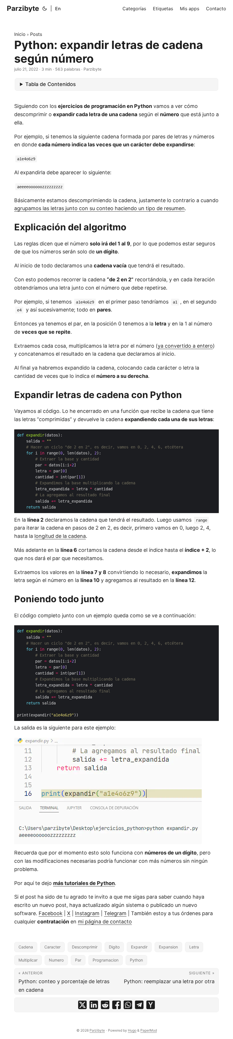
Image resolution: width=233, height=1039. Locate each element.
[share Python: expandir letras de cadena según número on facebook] (116, 1005)
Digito (114, 946)
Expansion (168, 946)
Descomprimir (84, 946)
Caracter (52, 946)
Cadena (25, 946)
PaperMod (148, 1030)
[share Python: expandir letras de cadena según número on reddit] (105, 1005)
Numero (56, 960)
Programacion (105, 960)
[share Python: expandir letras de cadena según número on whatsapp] (128, 1005)
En (58, 8)
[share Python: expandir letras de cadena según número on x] (82, 1005)
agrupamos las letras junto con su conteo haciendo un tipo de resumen (99, 208)
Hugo (132, 1030)
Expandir (139, 946)
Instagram (87, 913)
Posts (36, 34)
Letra (194, 946)
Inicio (20, 34)
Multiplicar (28, 960)
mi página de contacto (105, 922)
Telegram (115, 913)
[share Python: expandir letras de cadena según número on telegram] (139, 1005)
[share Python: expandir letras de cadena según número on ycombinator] (150, 1005)
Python (136, 960)
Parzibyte (23, 8)
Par (78, 960)
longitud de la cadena (60, 536)
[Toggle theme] (44, 8)
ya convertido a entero (185, 346)
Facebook (51, 913)
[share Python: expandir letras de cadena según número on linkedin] (94, 1005)
